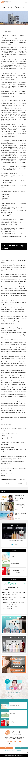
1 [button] (11, 544)
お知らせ (5, 702)
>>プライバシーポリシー (9, 750)
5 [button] (16, 544)
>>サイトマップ (20, 750)
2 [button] (12, 544)
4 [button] (15, 544)
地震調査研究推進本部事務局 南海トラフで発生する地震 (13, 236)
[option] (14, 535)
